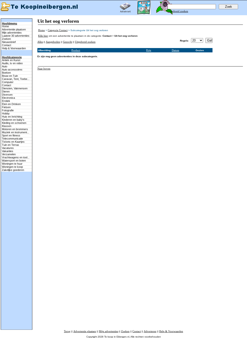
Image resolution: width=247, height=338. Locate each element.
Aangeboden (53, 41)
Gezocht (67, 41)
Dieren (6, 91)
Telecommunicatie (12, 138)
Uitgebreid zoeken (178, 11)
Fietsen (6, 107)
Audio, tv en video (12, 63)
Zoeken (6, 38)
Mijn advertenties (12, 32)
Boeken (6, 72)
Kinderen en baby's (13, 119)
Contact (6, 45)
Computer (8, 82)
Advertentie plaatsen (14, 29)
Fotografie (8, 110)
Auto (4, 66)
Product (75, 50)
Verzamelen (9, 154)
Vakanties (7, 151)
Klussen (6, 126)
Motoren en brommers (15, 129)
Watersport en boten (14, 160)
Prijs (148, 50)
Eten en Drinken (11, 104)
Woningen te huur (12, 163)
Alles (40, 41)
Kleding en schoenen (14, 122)
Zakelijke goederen (13, 170)
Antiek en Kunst (11, 60)
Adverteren (150, 331)
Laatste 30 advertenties (15, 35)
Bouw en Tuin (10, 75)
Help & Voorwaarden (14, 48)
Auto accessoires (12, 69)
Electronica (8, 97)
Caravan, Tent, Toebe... (15, 78)
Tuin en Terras (10, 144)
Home (5, 26)
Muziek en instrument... (15, 132)
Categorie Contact (58, 30)
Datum (175, 50)
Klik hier (43, 35)
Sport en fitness (11, 135)
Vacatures (8, 148)
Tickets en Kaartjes (13, 141)
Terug (67, 331)
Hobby (6, 113)
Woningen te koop (12, 166)
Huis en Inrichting (12, 116)
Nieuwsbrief (9, 42)
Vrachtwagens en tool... (15, 157)
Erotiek (6, 100)
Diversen (7, 94)
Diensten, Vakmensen (14, 88)
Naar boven (43, 68)
